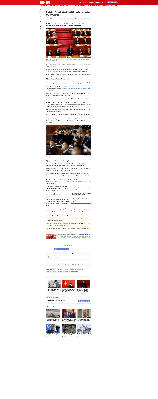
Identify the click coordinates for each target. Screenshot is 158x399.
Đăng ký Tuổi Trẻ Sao (112, 2)
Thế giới (57, 5)
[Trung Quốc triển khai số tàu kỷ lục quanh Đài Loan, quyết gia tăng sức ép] (84, 328)
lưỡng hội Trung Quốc (51, 271)
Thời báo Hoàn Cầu (53, 64)
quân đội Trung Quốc (60, 223)
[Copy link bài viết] (78, 249)
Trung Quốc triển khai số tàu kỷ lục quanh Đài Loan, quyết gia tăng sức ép (84, 335)
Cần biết (92, 2)
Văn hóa (87, 5)
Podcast (79, 2)
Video (51, 5)
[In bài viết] (40, 29)
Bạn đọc (115, 5)
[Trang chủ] (40, 6)
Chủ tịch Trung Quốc (73, 271)
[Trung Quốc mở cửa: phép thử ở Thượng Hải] (54, 284)
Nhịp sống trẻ (82, 5)
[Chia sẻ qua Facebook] (75, 249)
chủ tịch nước (64, 71)
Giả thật (111, 5)
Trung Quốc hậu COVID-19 (64, 163)
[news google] (85, 19)
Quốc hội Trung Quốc (77, 208)
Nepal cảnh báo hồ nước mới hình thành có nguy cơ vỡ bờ (52, 320)
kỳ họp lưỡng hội (79, 269)
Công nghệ (72, 5)
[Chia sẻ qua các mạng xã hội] (81, 249)
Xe (75, 5)
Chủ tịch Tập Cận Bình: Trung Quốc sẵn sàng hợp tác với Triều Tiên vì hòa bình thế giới (81, 200)
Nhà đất (103, 5)
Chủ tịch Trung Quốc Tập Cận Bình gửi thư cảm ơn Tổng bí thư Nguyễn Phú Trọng (73, 234)
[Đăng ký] (84, 301)
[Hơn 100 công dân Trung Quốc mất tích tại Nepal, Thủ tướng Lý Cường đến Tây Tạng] (69, 328)
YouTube (85, 2)
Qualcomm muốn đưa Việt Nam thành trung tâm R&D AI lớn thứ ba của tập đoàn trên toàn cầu (69, 320)
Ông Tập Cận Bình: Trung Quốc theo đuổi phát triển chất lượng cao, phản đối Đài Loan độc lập (83, 291)
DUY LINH (50, 18)
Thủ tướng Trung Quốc (63, 271)
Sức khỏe (107, 5)
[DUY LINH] (47, 19)
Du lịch (77, 5)
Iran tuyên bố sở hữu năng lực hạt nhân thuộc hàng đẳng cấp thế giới (53, 335)
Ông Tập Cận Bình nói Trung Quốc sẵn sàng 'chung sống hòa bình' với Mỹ (81, 194)
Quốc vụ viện (77, 74)
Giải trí (91, 5)
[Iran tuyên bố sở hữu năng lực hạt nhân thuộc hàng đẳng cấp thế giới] (53, 328)
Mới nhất (43, 5)
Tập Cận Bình (60, 269)
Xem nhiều (47, 5)
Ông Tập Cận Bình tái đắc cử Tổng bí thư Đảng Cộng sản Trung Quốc (81, 188)
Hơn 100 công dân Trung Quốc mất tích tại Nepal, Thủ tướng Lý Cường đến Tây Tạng (68, 335)
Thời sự (54, 5)
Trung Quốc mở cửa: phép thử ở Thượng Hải (53, 290)
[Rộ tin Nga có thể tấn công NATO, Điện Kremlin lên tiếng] (84, 313)
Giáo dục (99, 5)
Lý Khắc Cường (54, 93)
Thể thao (95, 5)
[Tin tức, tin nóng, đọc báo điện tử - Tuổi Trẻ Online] (45, 2)
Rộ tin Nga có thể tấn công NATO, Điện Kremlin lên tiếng (83, 320)
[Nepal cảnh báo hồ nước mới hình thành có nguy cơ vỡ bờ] (53, 313)
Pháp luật (62, 5)
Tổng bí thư (48, 59)
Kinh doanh (67, 5)
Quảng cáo (98, 2)
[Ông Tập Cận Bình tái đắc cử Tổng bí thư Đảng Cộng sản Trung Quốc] (68, 284)
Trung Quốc (62, 64)
